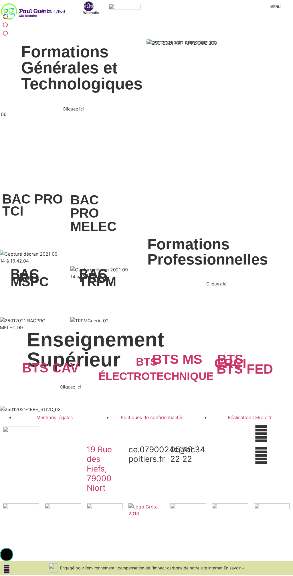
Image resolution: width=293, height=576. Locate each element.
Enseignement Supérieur (7, 34)
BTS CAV (50, 367)
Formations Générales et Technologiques (7, 17)
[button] (6, 554)
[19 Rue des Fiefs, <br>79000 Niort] (94, 434)
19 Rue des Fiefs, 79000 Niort (99, 469)
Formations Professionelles (7, 25)
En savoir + (234, 567)
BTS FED (245, 369)
